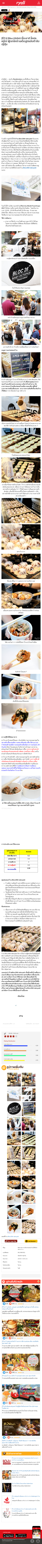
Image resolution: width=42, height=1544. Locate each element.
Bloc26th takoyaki (29, 168)
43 (14, 1024)
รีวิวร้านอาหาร (11, 7)
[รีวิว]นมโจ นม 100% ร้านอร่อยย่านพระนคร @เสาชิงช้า (19, 1376)
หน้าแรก (3, 7)
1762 (13, 1372)
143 (7, 1338)
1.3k (7, 1303)
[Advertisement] (21, 64)
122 (7, 1403)
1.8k (7, 1372)
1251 (13, 1303)
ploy (21, 1015)
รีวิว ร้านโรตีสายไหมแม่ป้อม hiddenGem (22, 1483)
